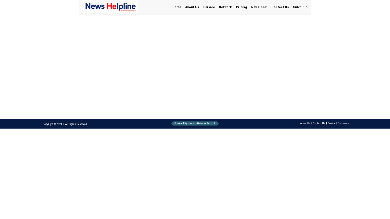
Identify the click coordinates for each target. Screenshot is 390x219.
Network (225, 7)
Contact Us (280, 7)
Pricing (241, 7)
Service (209, 7)
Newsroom (259, 7)
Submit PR (301, 7)
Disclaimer (344, 123)
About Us (192, 7)
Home (176, 7)
